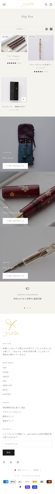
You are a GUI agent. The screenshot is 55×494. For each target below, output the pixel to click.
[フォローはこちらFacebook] (4, 462)
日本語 (36, 470)
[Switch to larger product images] (46, 29)
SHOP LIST (7, 385)
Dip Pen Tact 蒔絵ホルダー (14, 107)
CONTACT (7, 394)
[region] (27, 295)
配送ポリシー (8, 416)
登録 (9, 452)
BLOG (5, 390)
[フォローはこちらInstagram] (18, 462)
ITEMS (5, 372)
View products (15, 166)
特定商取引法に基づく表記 (14, 408)
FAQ (4, 381)
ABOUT (6, 377)
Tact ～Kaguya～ (14, 56)
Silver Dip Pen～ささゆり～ (41, 65)
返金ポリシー (8, 421)
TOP (4, 368)
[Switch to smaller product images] (51, 29)
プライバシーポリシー (12, 412)
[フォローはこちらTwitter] (11, 462)
